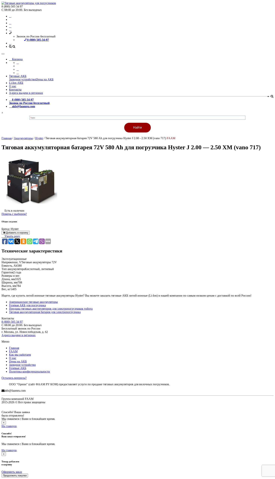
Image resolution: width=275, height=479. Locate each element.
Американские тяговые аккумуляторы (33, 301)
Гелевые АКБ (17, 368)
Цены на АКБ (45, 79)
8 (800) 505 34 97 (12, 321)
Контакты (15, 89)
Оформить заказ (11, 471)
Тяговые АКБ (17, 76)
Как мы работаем (20, 354)
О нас (12, 86)
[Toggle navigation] (2, 53)
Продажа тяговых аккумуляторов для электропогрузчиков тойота (51, 308)
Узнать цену (12, 236)
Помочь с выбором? (14, 214)
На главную (9, 426)
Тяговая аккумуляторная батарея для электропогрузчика (45, 312)
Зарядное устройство (22, 79)
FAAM (13, 351)
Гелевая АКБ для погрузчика (27, 305)
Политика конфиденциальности (29, 371)
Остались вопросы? (14, 377)
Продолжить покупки (15, 475)
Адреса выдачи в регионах (26, 92)
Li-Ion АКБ (16, 82)
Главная (14, 348)
